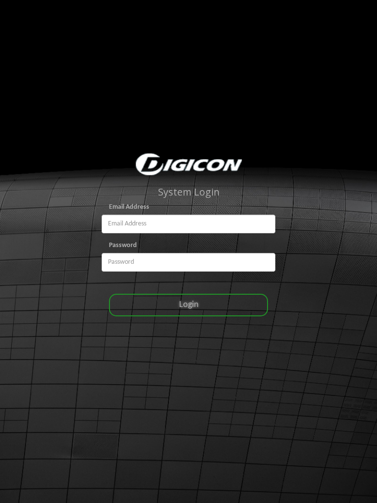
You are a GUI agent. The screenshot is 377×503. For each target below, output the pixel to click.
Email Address (129, 207)
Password (123, 245)
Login (188, 304)
